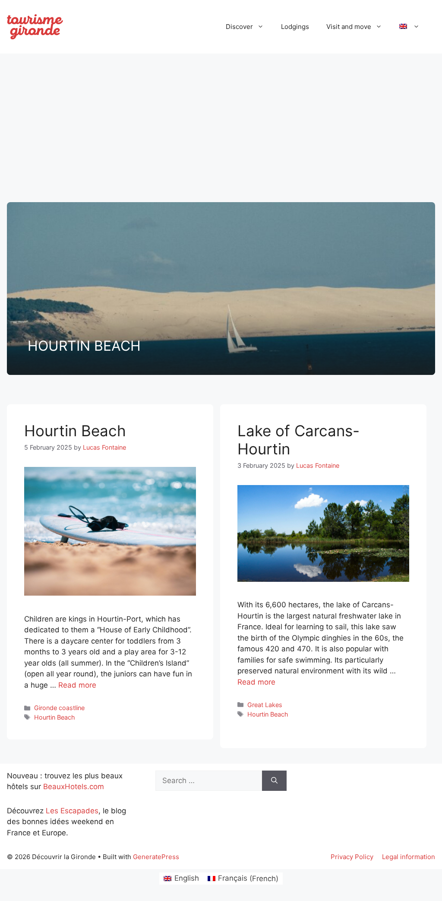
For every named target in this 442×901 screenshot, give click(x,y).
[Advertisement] (221, 124)
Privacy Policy (352, 857)
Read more (77, 685)
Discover (239, 26)
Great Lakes (264, 704)
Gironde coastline (59, 707)
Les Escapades (72, 810)
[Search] (274, 781)
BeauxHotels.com (73, 786)
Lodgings (295, 26)
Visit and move (348, 26)
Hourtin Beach (75, 431)
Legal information (408, 857)
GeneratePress (156, 857)
